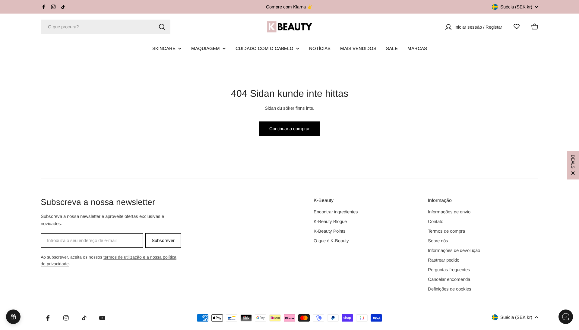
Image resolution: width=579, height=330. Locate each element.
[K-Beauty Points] (13, 317)
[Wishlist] (516, 26)
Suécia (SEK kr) (516, 6)
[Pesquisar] (162, 26)
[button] (573, 165)
